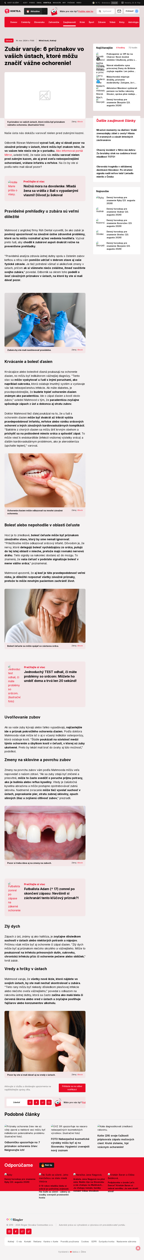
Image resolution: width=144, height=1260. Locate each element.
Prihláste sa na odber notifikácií (72, 1088)
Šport (91, 22)
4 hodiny (120, 47)
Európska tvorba (106, 1241)
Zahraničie (54, 22)
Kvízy (121, 22)
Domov (13, 22)
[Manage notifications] (138, 1248)
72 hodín (133, 47)
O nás (19, 1241)
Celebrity (25, 22)
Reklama (37, 1241)
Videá (112, 22)
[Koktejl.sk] (12, 11)
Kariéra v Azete (51, 1241)
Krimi (82, 22)
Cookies (85, 1241)
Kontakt (27, 1241)
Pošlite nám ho (85, 11)
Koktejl (11, 1241)
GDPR (94, 1241)
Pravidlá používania (70, 1241)
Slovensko (39, 22)
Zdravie (102, 22)
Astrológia (133, 22)
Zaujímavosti (69, 22)
